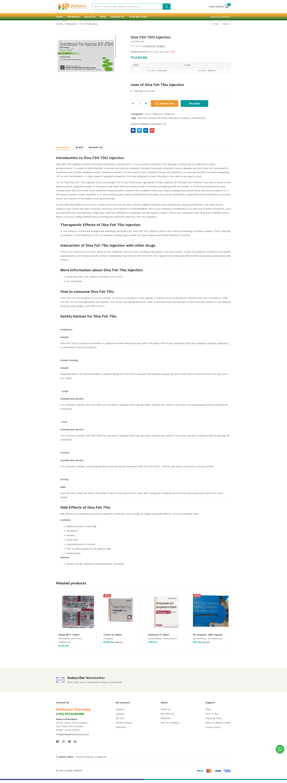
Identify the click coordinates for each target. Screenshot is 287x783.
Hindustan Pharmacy (73, 709)
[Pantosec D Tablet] (166, 612)
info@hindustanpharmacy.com (72, 734)
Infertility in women (179, 118)
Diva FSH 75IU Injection (104, 158)
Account (120, 709)
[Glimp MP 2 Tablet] (76, 612)
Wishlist (120, 713)
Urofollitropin (198, 118)
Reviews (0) (96, 147)
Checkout (121, 727)
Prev (216, 24)
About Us (90, 16)
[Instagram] (63, 741)
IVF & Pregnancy (89, 24)
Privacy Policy (213, 727)
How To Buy (212, 713)
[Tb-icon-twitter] (69, 741)
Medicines (74, 16)
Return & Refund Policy (218, 722)
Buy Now (194, 103)
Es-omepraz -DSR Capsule (208, 634)
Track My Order (138, 16)
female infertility (158, 118)
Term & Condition (170, 722)
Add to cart (167, 103)
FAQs (208, 709)
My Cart (120, 718)
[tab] (66, 147)
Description (63, 147)
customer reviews (154, 46)
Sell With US (167, 713)
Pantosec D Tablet (158, 634)
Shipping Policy (214, 718)
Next (225, 24)
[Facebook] (57, 741)
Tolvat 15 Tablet (112, 634)
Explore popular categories (83, 756)
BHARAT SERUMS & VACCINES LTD (148, 124)
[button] (97, 7)
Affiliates (165, 718)
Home (59, 16)
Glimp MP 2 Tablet (69, 634)
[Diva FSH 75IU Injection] (133, 130)
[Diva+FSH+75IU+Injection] (139, 130)
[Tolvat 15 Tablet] (121, 612)
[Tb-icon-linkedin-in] (75, 741)
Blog (103, 16)
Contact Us (117, 16)
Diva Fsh (142, 118)
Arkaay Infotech (73, 770)
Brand (79, 147)
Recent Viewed (124, 722)
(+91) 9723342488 (70, 714)
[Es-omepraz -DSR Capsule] (211, 612)
